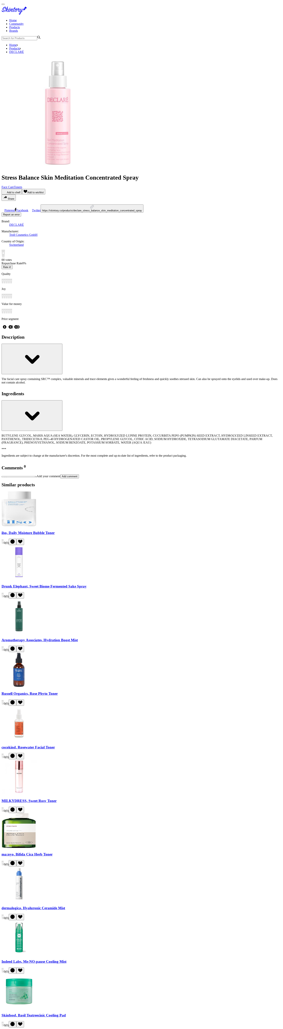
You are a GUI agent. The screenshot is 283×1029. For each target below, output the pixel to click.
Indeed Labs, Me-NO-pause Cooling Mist (34, 962)
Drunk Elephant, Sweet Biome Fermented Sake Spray (44, 586)
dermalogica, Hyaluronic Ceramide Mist (33, 908)
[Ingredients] (32, 415)
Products (14, 27)
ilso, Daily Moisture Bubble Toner (28, 533)
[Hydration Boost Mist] (19, 632)
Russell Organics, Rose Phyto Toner (30, 694)
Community (16, 23)
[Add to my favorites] (20, 542)
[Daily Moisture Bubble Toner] (19, 525)
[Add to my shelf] (12, 542)
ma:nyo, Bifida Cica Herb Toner (27, 854)
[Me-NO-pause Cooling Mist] (19, 954)
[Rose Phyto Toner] (19, 686)
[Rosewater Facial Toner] (19, 739)
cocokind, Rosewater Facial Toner (28, 747)
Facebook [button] (22, 210)
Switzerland (16, 244)
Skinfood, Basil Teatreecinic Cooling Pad (34, 1015)
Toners (18, 187)
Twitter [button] (36, 210)
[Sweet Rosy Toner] (19, 793)
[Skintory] (15, 13)
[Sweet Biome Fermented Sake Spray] (19, 579)
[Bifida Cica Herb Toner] (19, 847)
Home (13, 20)
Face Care (8, 187)
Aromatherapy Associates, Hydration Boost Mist (40, 640)
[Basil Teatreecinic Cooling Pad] (19, 1007)
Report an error (11, 214)
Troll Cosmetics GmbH (23, 234)
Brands (13, 30)
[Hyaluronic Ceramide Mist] (19, 900)
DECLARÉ (16, 52)
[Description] (32, 359)
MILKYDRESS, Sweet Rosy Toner (29, 801)
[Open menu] (3, 4)
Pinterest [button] (9, 210)
